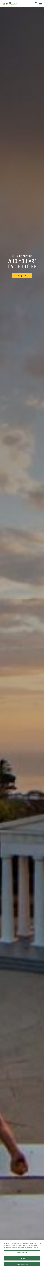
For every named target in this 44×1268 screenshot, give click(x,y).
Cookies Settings (21, 1252)
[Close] (40, 1243)
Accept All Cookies (22, 1264)
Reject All (22, 1258)
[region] (22, 1254)
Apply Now (22, 275)
